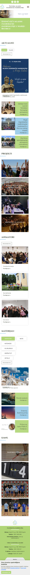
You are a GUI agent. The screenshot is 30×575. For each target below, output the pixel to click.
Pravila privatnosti (15, 560)
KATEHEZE (8, 343)
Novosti (4, 50)
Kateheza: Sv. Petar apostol (10, 388)
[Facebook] (12, 2)
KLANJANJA (9, 348)
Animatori (8, 338)
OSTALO (7, 358)
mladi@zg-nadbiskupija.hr (17, 551)
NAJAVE (11, 50)
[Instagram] (15, 2)
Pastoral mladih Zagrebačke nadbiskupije (15, 7)
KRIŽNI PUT (8, 353)
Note (21, 338)
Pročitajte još (6, 96)
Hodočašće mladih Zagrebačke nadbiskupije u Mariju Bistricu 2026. (15, 95)
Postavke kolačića (14, 568)
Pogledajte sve (7, 54)
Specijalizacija (7, 293)
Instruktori (6, 319)
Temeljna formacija (8, 266)
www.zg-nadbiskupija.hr (17, 537)
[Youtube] (18, 2)
